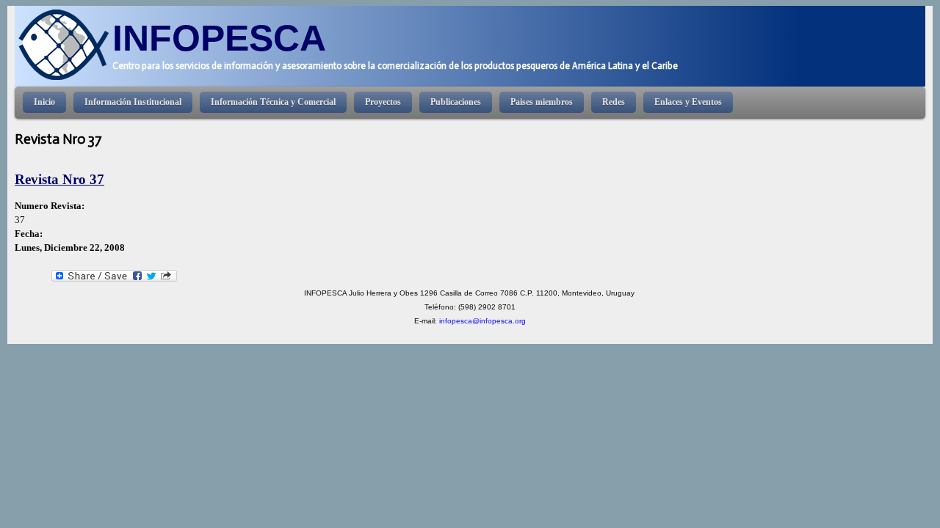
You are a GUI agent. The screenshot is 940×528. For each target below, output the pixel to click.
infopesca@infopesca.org (482, 321)
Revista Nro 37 (59, 179)
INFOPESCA (219, 38)
